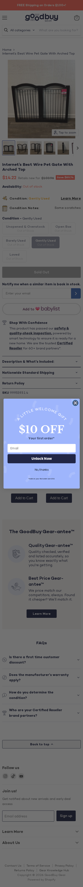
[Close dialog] (75, 403)
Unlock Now (41, 458)
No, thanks (41, 470)
